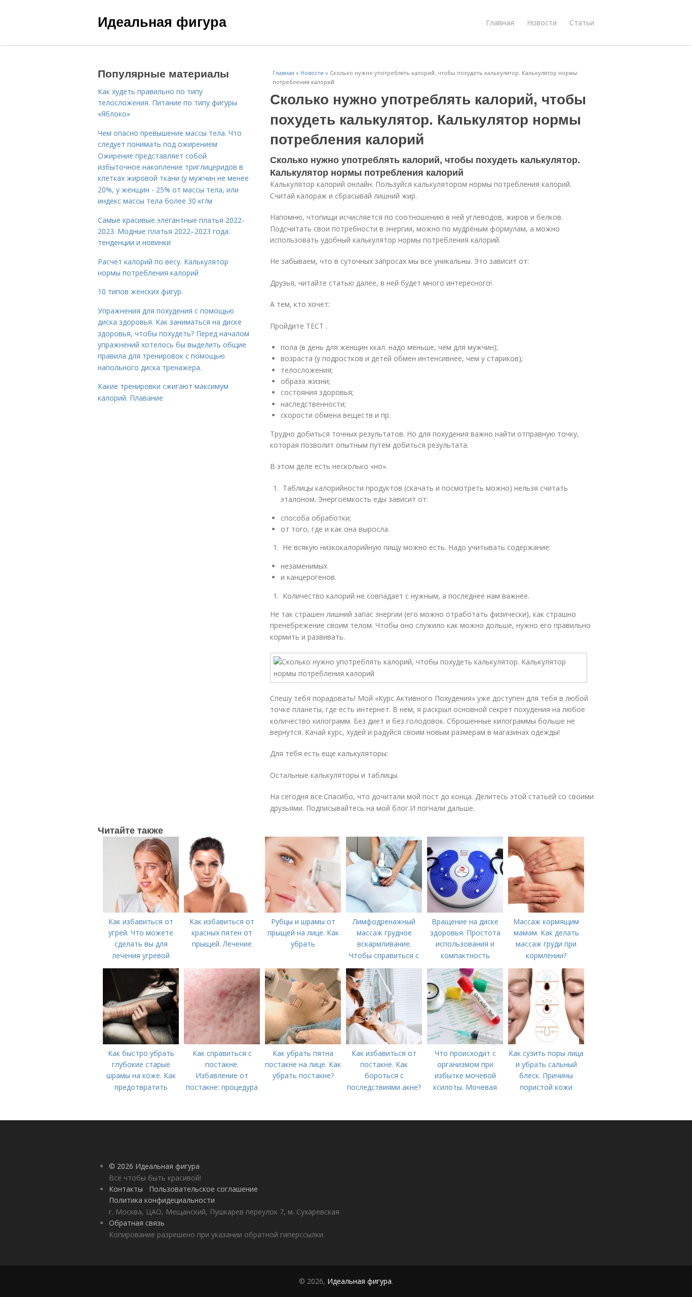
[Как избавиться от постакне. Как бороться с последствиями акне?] (384, 1041)
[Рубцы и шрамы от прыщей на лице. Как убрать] (303, 910)
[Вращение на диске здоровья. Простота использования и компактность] (465, 910)
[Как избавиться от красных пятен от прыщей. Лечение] (222, 910)
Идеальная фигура (162, 21)
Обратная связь (137, 1223)
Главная (500, 22)
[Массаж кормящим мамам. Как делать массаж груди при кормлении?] (546, 910)
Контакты (126, 1189)
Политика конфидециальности (162, 1200)
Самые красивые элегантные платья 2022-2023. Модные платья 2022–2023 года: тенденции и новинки (171, 231)
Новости (542, 22)
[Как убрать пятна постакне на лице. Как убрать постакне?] (303, 1041)
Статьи (581, 22)
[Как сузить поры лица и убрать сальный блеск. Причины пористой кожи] (546, 1041)
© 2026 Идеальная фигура (154, 1166)
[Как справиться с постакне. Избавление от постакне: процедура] (222, 1041)
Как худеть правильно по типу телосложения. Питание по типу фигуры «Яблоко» (167, 103)
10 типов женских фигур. (140, 291)
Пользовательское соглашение (203, 1189)
